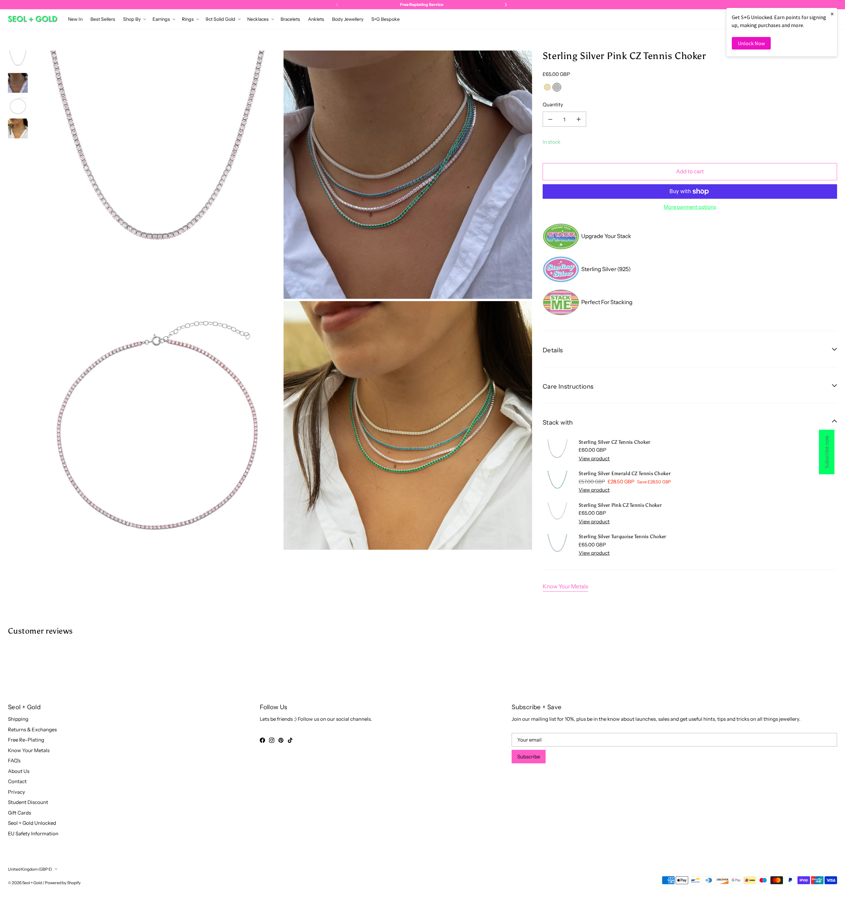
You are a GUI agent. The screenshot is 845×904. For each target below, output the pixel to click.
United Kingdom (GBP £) (30, 869)
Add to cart (690, 171)
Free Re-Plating (26, 740)
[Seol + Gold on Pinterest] (281, 740)
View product (594, 458)
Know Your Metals (565, 586)
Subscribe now (827, 452)
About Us (18, 771)
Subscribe (528, 756)
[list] (282, 300)
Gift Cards (19, 813)
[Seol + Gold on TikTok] (290, 740)
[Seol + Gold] (32, 19)
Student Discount (28, 802)
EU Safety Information (33, 833)
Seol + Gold (32, 882)
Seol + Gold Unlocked (32, 823)
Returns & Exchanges (32, 729)
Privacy (16, 792)
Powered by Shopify (63, 882)
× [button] (832, 14)
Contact (17, 781)
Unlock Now (751, 43)
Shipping (18, 719)
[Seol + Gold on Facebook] (262, 740)
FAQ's (14, 760)
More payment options (690, 207)
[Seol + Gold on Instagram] (271, 740)
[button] (134, 19)
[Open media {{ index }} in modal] (157, 174)
